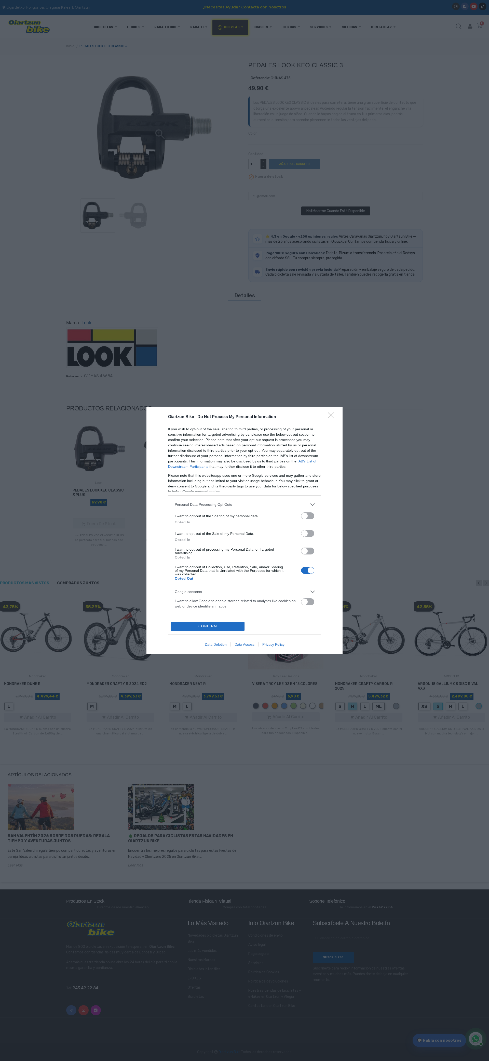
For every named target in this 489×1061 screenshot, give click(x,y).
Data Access (244, 644)
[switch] (307, 515)
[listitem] (244, 504)
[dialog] (244, 530)
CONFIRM (207, 626)
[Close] (332, 417)
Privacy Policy (273, 644)
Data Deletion (216, 644)
